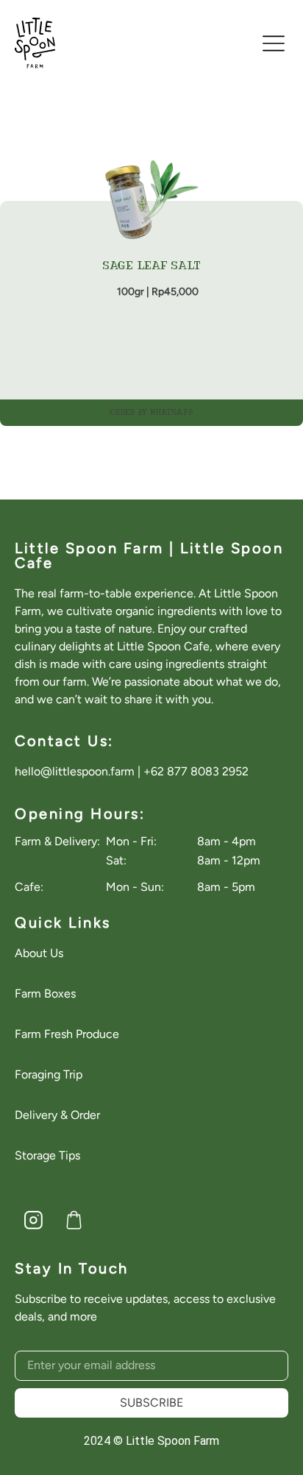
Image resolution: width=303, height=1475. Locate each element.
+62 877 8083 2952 (196, 771)
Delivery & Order (57, 1115)
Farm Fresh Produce (67, 1034)
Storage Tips (47, 1155)
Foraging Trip (48, 1074)
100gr (130, 291)
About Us (39, 953)
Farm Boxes (45, 993)
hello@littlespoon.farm (75, 771)
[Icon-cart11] (73, 1220)
